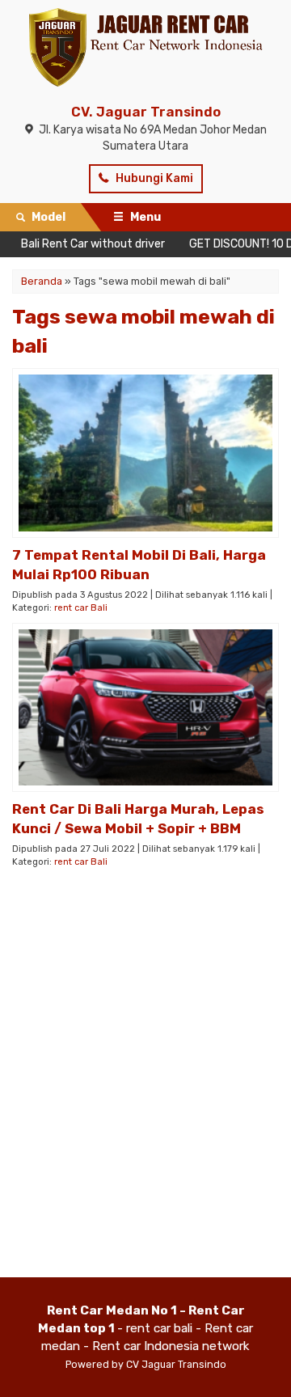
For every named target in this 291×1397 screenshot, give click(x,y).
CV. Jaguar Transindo (146, 112)
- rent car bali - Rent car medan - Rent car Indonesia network (145, 1328)
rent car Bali (81, 608)
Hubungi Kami (153, 178)
